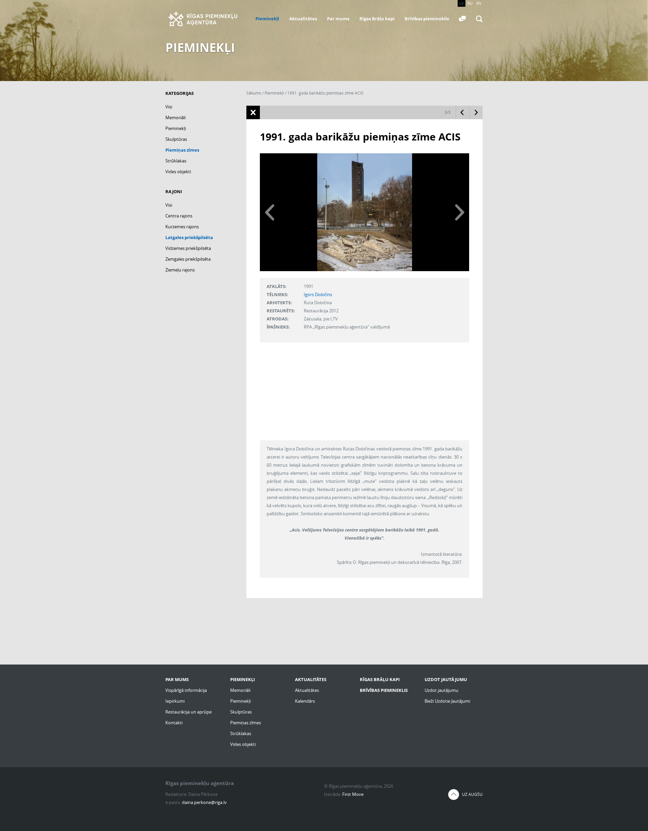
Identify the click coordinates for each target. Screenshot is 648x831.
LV (461, 3)
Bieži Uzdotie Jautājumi (447, 701)
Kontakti (174, 723)
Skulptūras (176, 139)
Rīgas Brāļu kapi (377, 19)
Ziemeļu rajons (180, 270)
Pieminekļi (267, 19)
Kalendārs (305, 701)
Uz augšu (472, 794)
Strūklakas (175, 161)
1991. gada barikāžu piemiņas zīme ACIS (325, 93)
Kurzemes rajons (182, 227)
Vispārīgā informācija (186, 690)
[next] (459, 212)
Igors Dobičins (318, 294)
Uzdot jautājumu (441, 690)
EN (478, 3)
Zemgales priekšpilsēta (188, 259)
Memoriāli (175, 117)
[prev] (270, 212)
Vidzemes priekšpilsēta (188, 248)
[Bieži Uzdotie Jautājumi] (462, 19)
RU (470, 3)
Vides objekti (178, 171)
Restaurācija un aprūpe (188, 712)
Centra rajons (178, 216)
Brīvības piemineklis (427, 19)
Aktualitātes (303, 19)
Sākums (253, 93)
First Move (352, 794)
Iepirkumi (175, 701)
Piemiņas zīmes (182, 150)
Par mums (338, 19)
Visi (168, 107)
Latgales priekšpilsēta (189, 237)
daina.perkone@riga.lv (204, 802)
